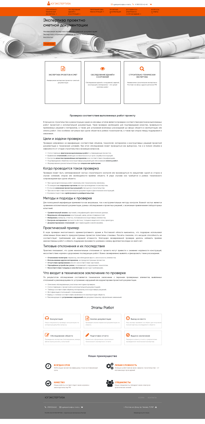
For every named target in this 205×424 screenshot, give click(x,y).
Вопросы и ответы (155, 11)
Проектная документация (115, 11)
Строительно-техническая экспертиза (51, 12)
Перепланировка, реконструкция (97, 11)
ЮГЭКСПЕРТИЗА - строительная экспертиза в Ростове (69, 413)
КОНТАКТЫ (152, 398)
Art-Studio (146, 413)
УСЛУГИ (141, 398)
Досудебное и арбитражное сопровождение (133, 12)
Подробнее (49, 44)
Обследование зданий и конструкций (74, 12)
